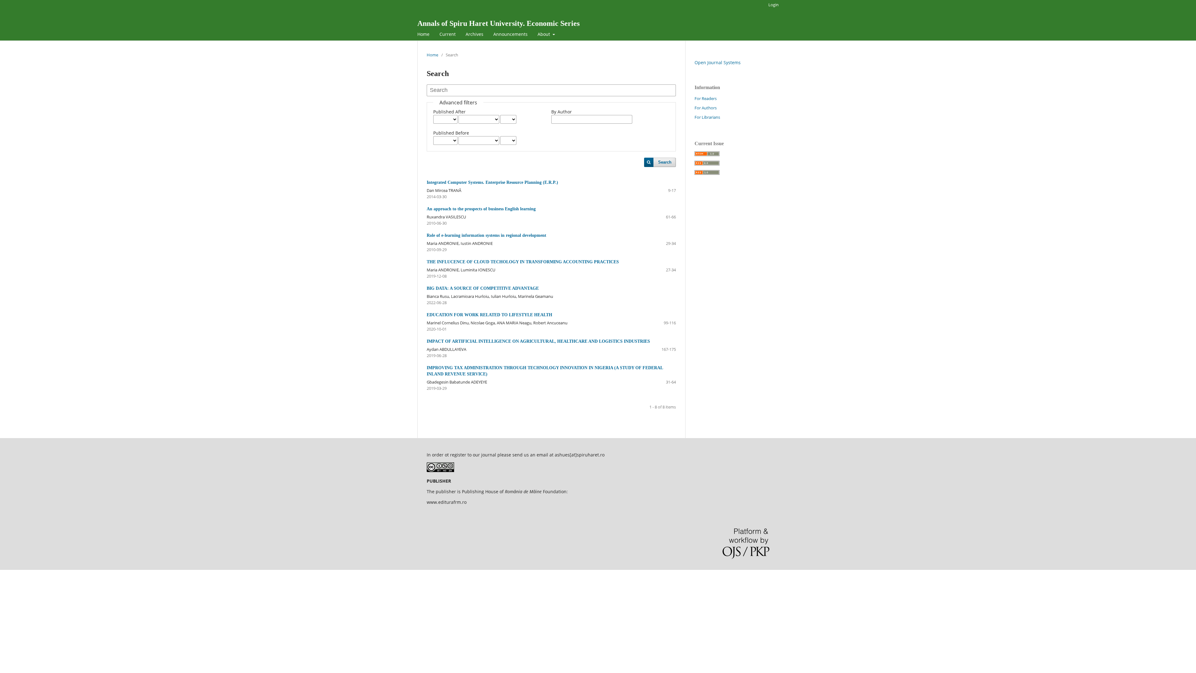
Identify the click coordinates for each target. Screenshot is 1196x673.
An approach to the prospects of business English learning (481, 209)
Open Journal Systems (718, 62)
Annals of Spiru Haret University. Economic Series (498, 23)
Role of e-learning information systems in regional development (486, 235)
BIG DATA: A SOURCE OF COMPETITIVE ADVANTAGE (483, 288)
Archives (474, 34)
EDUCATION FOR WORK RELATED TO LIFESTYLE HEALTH (489, 315)
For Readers (706, 98)
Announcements (510, 34)
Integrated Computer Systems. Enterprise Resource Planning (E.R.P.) (492, 182)
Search (665, 162)
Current (447, 34)
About (544, 34)
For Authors (706, 108)
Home (423, 34)
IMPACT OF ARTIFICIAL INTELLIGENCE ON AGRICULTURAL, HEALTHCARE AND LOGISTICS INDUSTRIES (538, 341)
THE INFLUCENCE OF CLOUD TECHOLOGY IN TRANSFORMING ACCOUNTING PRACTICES (523, 262)
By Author (561, 112)
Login (773, 4)
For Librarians (707, 117)
